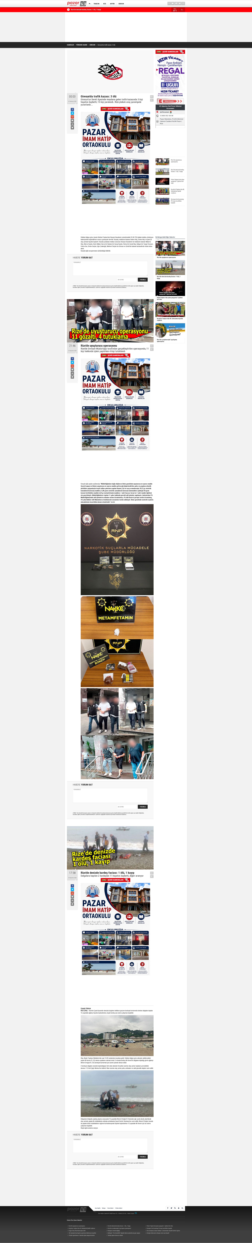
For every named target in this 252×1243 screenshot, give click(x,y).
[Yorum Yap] (72, 127)
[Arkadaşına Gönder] (72, 120)
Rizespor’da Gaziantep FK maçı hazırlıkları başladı (159, 1228)
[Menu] (169, 3)
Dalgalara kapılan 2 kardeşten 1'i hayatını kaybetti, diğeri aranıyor (112, 876)
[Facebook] (72, 109)
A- (152, 100)
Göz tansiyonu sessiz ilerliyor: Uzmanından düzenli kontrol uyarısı (163, 1230)
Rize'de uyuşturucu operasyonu (77, 1226)
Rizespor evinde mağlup (114, 1230)
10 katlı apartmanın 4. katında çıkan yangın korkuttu (82, 1235)
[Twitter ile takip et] (171, 1208)
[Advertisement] (126, 27)
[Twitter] (72, 113)
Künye (104, 1208)
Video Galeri (118, 1208)
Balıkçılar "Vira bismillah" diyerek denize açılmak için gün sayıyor (124, 1233)
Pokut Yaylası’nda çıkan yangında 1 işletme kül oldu (160, 1226)
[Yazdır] (72, 124)
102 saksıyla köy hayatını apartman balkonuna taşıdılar (82, 1233)
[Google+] (72, 116)
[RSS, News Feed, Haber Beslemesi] (175, 1208)
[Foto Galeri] (176, 3)
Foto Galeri (110, 1208)
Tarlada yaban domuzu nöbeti (115, 1235)
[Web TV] (172, 3)
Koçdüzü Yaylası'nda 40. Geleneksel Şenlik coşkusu (88, 10)
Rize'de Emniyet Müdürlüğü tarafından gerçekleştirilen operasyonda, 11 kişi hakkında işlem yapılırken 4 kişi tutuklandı (115, 350)
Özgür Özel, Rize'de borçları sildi (77, 1230)
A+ (152, 97)
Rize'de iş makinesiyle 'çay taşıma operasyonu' (119, 1228)
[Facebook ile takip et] (168, 1208)
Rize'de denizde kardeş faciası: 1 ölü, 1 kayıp (119, 1226)
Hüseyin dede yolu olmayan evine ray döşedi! (158, 1233)
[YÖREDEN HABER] (89, 3)
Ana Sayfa (97, 1208)
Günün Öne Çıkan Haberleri (74, 1220)
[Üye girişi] (178, 1208)
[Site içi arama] (183, 3)
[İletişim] (180, 3)
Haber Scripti (130, 1213)
